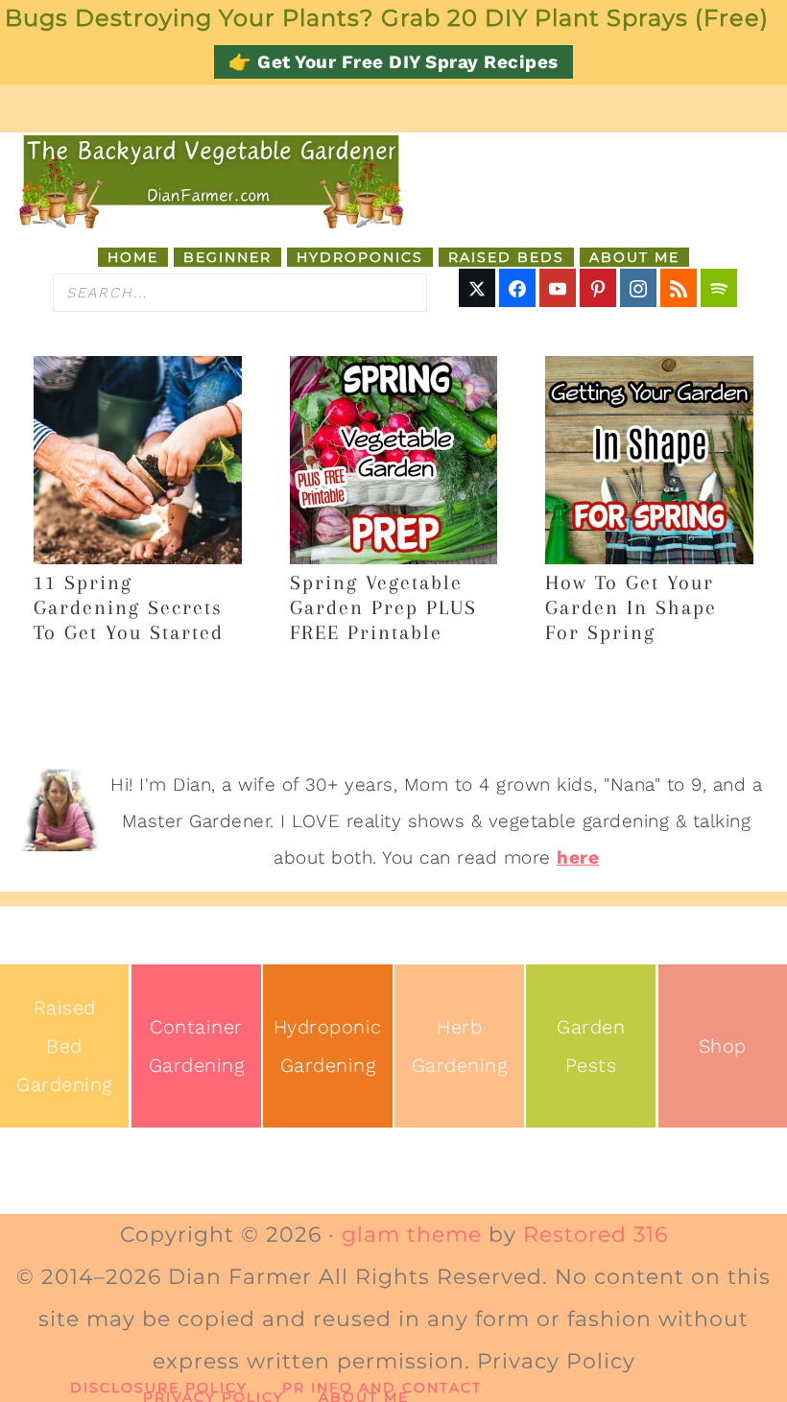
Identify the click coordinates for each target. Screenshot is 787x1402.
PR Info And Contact (382, 1387)
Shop (723, 1045)
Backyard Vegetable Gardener (211, 180)
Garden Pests (591, 1046)
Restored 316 (595, 1235)
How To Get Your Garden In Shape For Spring (631, 608)
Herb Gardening (460, 1046)
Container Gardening (197, 1046)
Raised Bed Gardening (64, 1046)
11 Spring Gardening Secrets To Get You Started (129, 608)
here (578, 857)
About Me (364, 1397)
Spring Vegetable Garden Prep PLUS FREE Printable (383, 608)
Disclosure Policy (159, 1387)
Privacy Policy (213, 1397)
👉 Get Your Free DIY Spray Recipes (393, 62)
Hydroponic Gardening (328, 1046)
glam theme (412, 1235)
